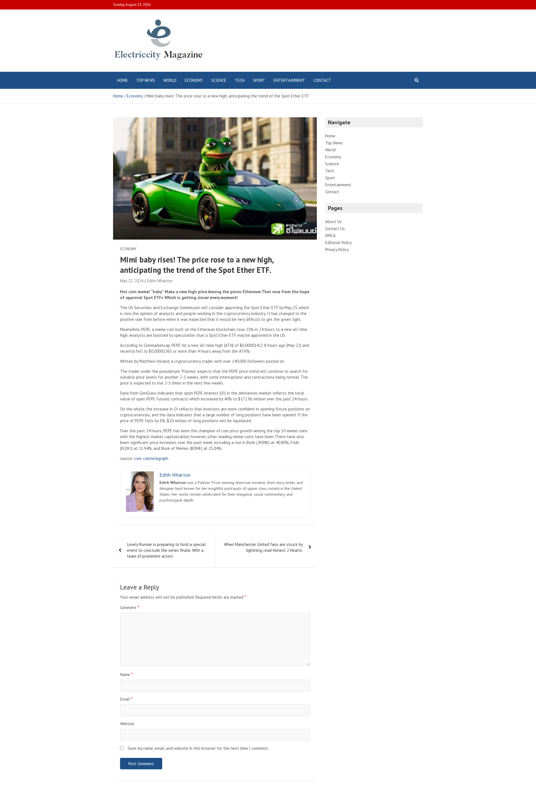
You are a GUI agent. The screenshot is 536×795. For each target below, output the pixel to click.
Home (122, 80)
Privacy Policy (337, 249)
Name (126, 674)
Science (218, 80)
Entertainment (289, 80)
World (169, 80)
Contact (322, 80)
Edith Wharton (160, 280)
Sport (259, 80)
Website (127, 723)
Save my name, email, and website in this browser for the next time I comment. (198, 748)
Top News (145, 80)
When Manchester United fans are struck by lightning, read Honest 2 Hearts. (263, 547)
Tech (240, 80)
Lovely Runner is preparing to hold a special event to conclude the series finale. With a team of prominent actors (166, 550)
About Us (333, 221)
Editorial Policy (338, 242)
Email (126, 699)
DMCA (330, 235)
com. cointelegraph (151, 458)
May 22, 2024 (131, 280)
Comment (129, 607)
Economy (194, 80)
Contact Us (335, 228)
